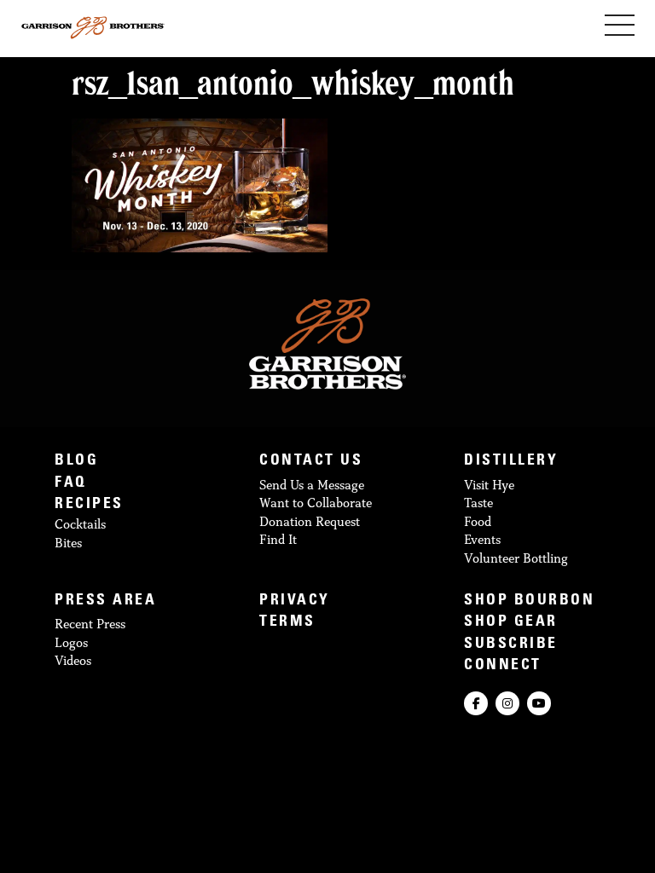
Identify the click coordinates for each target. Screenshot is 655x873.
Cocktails (80, 524)
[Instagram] (507, 703)
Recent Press (90, 624)
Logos (71, 642)
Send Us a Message (311, 485)
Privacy (294, 601)
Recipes (89, 505)
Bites (68, 543)
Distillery (511, 461)
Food (477, 521)
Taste (478, 502)
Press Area (105, 601)
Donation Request (309, 521)
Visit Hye (489, 485)
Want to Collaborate (315, 502)
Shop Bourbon (529, 601)
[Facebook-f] (476, 703)
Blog (76, 461)
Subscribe (511, 645)
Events (482, 539)
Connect (503, 666)
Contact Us (310, 461)
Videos (73, 660)
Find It (278, 539)
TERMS (287, 623)
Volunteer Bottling (516, 558)
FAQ (71, 484)
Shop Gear (511, 623)
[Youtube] (539, 703)
